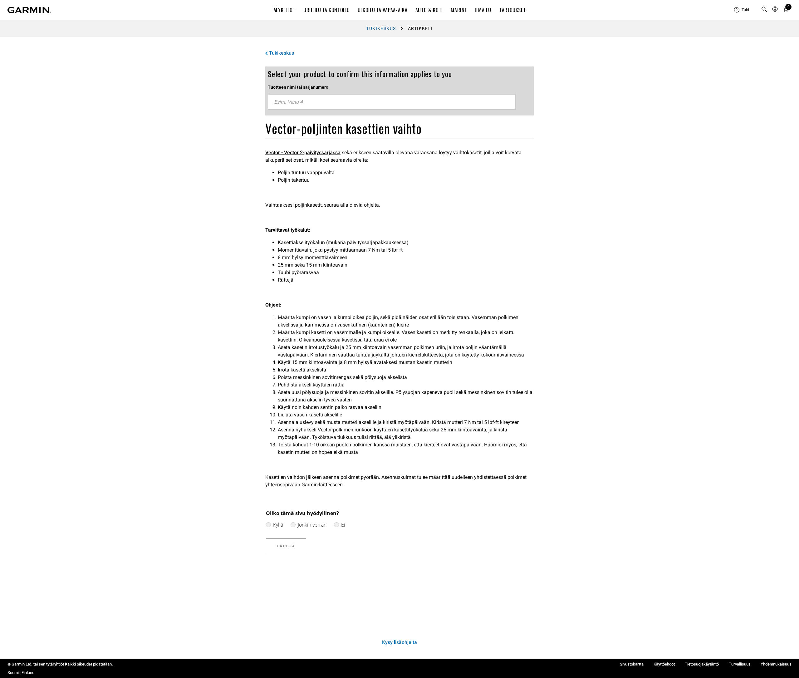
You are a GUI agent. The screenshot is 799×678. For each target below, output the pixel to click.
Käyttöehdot (664, 664)
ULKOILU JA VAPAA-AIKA (382, 10)
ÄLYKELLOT (284, 10)
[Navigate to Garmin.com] (29, 10)
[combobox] (392, 102)
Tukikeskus (381, 28)
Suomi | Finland (20, 672)
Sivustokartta (632, 664)
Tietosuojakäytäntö (702, 664)
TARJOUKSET (512, 10)
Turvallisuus (740, 664)
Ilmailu (483, 10)
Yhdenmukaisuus (776, 664)
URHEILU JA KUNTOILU (326, 10)
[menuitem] (745, 10)
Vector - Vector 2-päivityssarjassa (303, 152)
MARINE (459, 10)
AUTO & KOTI (429, 10)
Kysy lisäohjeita (399, 642)
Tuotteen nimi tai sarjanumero (298, 87)
